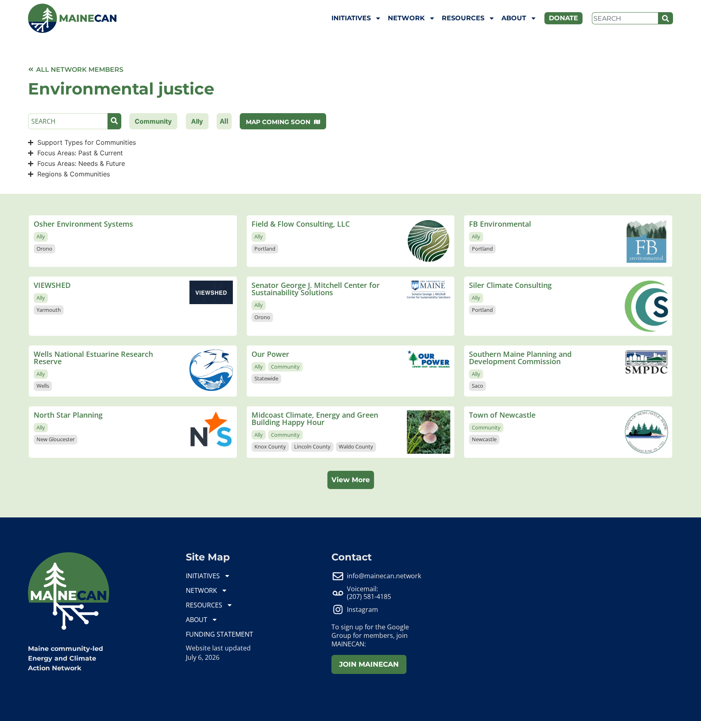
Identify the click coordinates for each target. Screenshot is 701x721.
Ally (41, 236)
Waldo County (356, 446)
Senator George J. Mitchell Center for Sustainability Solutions (316, 288)
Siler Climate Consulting (510, 285)
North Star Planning (68, 415)
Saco (477, 385)
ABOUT (513, 18)
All (224, 121)
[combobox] (625, 18)
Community (285, 366)
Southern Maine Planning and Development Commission (520, 357)
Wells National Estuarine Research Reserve (93, 357)
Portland (264, 248)
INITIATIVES (351, 18)
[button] (350, 480)
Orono (44, 248)
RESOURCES (463, 18)
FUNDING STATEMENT (219, 634)
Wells (43, 385)
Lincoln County (312, 446)
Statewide (266, 378)
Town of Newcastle (502, 415)
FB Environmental (500, 224)
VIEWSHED (52, 285)
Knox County (270, 446)
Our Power (270, 354)
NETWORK (406, 18)
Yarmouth (49, 309)
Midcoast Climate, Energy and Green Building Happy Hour (315, 418)
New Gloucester (56, 439)
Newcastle (484, 439)
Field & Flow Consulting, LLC (301, 224)
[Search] (665, 18)
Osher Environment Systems (83, 224)
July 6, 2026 (202, 657)
